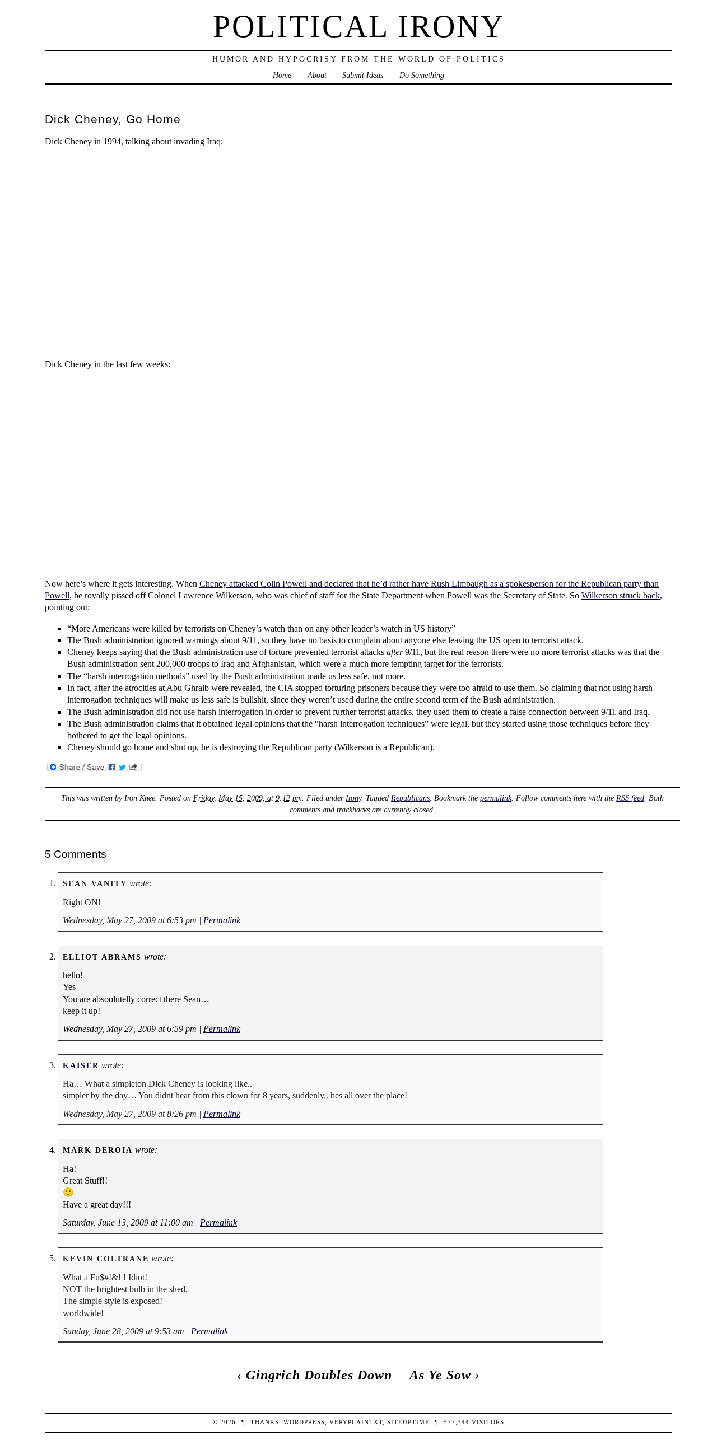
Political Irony (359, 26)
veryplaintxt (356, 1422)
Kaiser (81, 1065)
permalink (495, 797)
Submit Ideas (362, 75)
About (317, 75)
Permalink (221, 920)
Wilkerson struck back (620, 595)
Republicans (410, 797)
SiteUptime (408, 1422)
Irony (353, 797)
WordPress (304, 1422)
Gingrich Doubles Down (319, 1375)
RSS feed (630, 797)
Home (282, 75)
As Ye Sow (440, 1375)
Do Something (421, 75)
